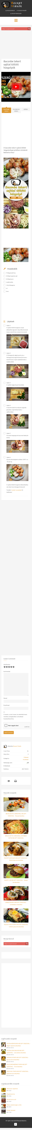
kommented (7, 671)
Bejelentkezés (22, 10)
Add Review (7, 664)
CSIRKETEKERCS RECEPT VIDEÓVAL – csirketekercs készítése (16, 903)
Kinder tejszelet (11, 1110)
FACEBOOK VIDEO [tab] (16, 110)
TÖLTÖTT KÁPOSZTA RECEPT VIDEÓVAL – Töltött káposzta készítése (16, 859)
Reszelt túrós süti (11, 1099)
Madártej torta (11, 1094)
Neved (5, 698)
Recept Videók (17, 746)
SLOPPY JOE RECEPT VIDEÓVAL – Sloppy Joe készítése (16, 881)
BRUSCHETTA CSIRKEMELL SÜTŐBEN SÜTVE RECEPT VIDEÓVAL (16, 837)
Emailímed (6, 705)
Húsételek (25, 759)
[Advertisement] (16, 42)
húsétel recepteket (16, 490)
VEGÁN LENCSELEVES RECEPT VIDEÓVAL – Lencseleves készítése (16, 1051)
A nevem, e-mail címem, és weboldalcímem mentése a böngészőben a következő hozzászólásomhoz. (15, 717)
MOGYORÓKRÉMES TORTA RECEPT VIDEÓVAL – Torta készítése (17, 1065)
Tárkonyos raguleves (12, 1088)
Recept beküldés (16, 13)
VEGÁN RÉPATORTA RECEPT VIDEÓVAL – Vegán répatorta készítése (19, 1044)
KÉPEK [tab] (26, 109)
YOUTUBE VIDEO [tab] (6, 110)
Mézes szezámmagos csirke (14, 1105)
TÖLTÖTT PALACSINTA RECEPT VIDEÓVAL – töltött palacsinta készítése (16, 925)
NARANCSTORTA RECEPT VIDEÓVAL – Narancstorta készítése (18, 1058)
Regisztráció (11, 10)
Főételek (26, 757)
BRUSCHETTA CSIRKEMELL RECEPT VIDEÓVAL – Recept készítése (16, 815)
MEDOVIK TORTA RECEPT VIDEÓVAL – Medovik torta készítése (18, 1072)
